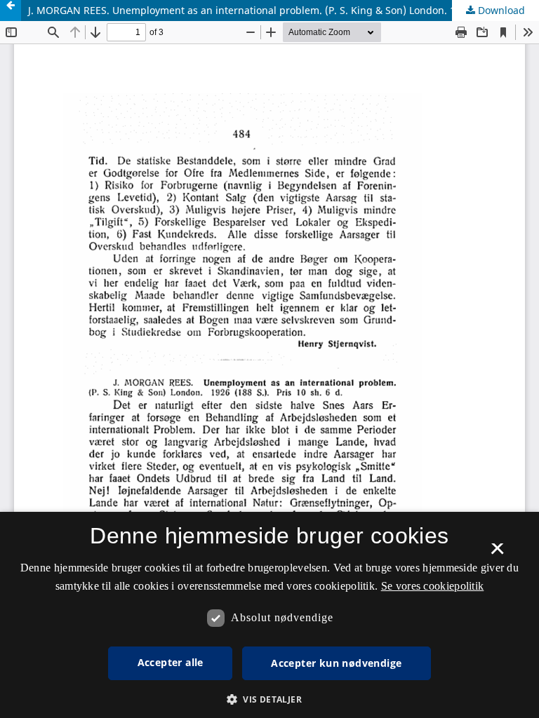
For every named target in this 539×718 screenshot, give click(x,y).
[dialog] (269, 615)
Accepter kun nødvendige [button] (336, 663)
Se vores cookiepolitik (432, 586)
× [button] (497, 553)
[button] (269, 699)
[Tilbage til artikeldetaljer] (10, 10)
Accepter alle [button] (171, 662)
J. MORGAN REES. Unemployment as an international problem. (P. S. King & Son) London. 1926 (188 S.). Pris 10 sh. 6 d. (283, 10)
